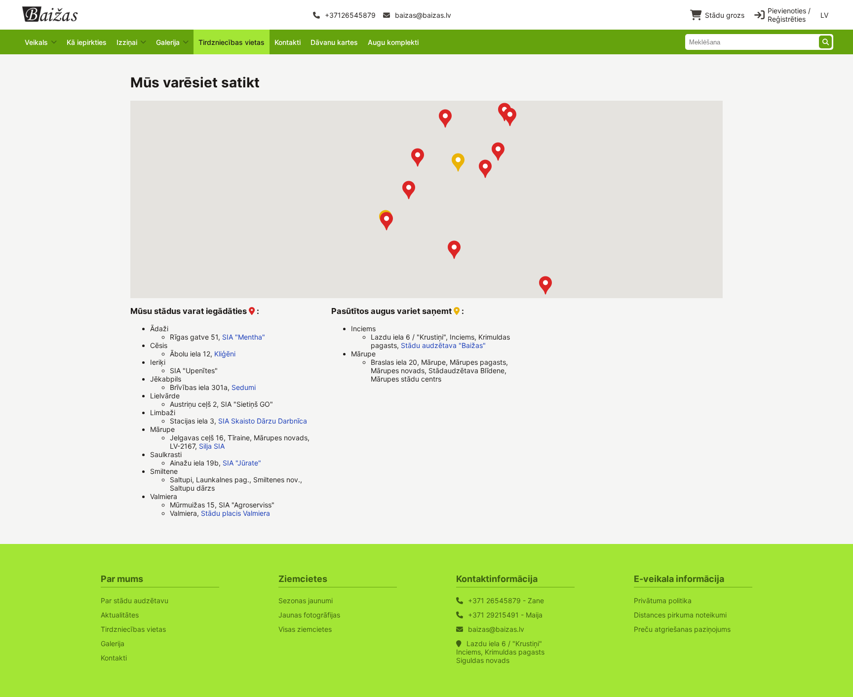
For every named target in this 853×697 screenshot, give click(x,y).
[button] (510, 117)
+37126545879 (349, 15)
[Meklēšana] (825, 42)
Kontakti (287, 42)
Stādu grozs (724, 15)
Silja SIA (212, 446)
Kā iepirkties (87, 42)
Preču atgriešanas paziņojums (682, 629)
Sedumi (244, 387)
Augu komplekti (393, 42)
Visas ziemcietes (305, 629)
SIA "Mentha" (243, 337)
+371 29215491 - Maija (505, 615)
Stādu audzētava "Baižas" (443, 345)
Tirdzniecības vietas (231, 42)
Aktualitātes (120, 615)
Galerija (112, 643)
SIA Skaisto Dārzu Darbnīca (262, 421)
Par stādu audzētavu (134, 600)
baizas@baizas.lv (422, 15)
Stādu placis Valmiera (235, 513)
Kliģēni (224, 353)
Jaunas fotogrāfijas (309, 615)
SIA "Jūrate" (242, 463)
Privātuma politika (663, 600)
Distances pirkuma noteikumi (680, 615)
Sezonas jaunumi (305, 600)
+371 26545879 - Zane (506, 600)
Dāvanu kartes (334, 42)
